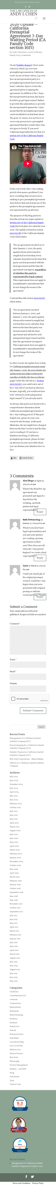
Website (13, 683)
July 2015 (13, 962)
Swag (12, 1073)
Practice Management (19, 1065)
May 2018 (14, 900)
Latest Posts (27, 458)
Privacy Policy (37, 1183)
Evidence (13, 1019)
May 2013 (14, 981)
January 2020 (15, 857)
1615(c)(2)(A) (39, 298)
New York (14, 1057)
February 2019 (15, 881)
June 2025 (14, 780)
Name (13, 659)
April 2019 (14, 873)
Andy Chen (17, 52)
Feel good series (16, 1034)
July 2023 (14, 796)
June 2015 (14, 966)
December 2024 (16, 784)
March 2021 (14, 827)
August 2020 (15, 830)
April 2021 (14, 823)
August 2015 (15, 958)
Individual (14, 1038)
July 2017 (13, 915)
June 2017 (14, 919)
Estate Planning (16, 1015)
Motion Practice (16, 1053)
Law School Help (17, 1042)
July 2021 (13, 811)
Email (13, 671)
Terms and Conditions (21, 1183)
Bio (14, 458)
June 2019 (14, 869)
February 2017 (15, 935)
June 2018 (14, 896)
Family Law (14, 55)
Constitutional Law (18, 995)
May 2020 (14, 842)
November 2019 (16, 861)
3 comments (26, 55)
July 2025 (14, 776)
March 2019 (14, 877)
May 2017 (14, 923)
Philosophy (15, 1061)
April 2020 (14, 846)
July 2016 (13, 942)
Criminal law (15, 1003)
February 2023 (16, 803)
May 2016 (14, 946)
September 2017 (16, 912)
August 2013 (15, 969)
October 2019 (15, 865)
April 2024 (14, 792)
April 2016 (14, 950)
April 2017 (14, 927)
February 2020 (16, 854)
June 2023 (14, 800)
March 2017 (14, 931)
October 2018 (15, 888)
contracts (13, 999)
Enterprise (14, 1011)
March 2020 (15, 850)
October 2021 (15, 807)
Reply (40, 512)
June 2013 (14, 977)
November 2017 (16, 904)
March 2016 (14, 954)
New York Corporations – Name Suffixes (26, 759)
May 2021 (14, 819)
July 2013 (13, 973)
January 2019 (15, 884)
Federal (13, 1030)
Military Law (15, 1049)
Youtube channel (24, 65)
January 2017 (15, 939)
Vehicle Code (15, 1084)
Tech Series (14, 1077)
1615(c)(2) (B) (15, 233)
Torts (12, 1080)
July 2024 (14, 788)
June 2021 (14, 815)
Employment (15, 1007)
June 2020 (14, 838)
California (37, 52)
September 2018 (16, 892)
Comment (15, 623)
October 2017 (15, 908)
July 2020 (14, 834)
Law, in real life (16, 1046)
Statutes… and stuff (18, 1069)
